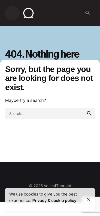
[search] (89, 113)
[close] (88, 199)
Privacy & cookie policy (54, 200)
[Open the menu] (12, 13)
